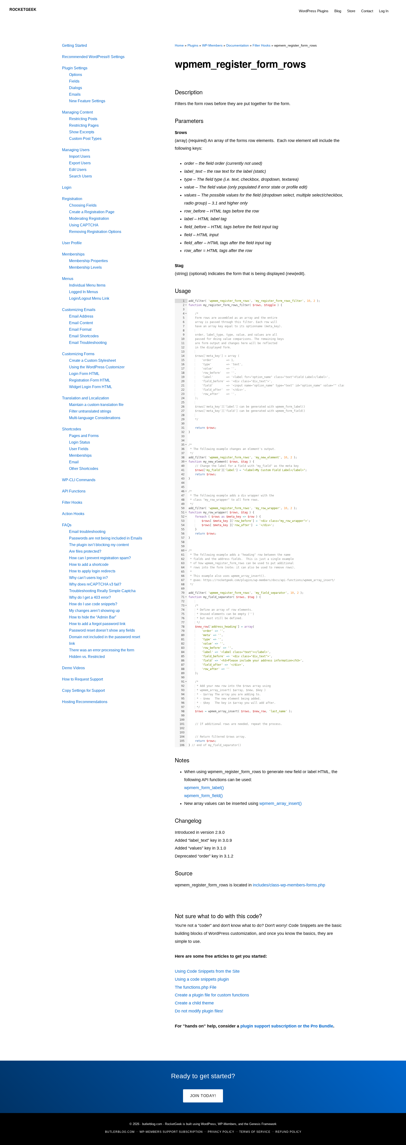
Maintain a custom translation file (96, 405)
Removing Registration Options (95, 232)
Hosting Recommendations (84, 702)
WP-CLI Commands (78, 480)
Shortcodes (71, 429)
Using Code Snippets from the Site (207, 971)
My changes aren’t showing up (94, 611)
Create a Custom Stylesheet (92, 360)
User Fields (78, 449)
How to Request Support (82, 679)
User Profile (72, 243)
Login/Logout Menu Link (89, 298)
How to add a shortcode (89, 565)
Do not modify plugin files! (199, 1011)
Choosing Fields (83, 205)
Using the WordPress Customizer (97, 367)
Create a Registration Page (91, 212)
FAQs (66, 525)
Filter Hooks (72, 502)
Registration (72, 199)
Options (75, 75)
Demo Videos (73, 668)
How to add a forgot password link (97, 624)
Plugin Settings (74, 68)
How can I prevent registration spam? (100, 558)
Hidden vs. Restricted (87, 657)
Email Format (80, 329)
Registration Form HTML (89, 380)
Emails (75, 94)
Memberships (73, 254)
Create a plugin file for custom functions (212, 995)
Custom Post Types (85, 139)
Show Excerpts (81, 132)
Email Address (81, 316)
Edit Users (77, 170)
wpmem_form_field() (203, 795)
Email (74, 462)
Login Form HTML (84, 374)
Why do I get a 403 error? (90, 597)
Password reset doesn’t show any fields (102, 630)
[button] (394, 7)
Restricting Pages (84, 125)
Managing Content (77, 112)
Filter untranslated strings (90, 411)
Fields (74, 81)
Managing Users (76, 150)
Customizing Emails (78, 310)
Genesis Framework (263, 1124)
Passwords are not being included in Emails (105, 538)
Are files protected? (85, 551)
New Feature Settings (87, 101)
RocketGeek (22, 9)
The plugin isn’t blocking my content (99, 545)
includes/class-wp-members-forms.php (289, 885)
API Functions (74, 491)
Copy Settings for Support (83, 691)
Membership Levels (85, 267)
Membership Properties (88, 261)
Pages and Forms (84, 436)
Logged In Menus (83, 292)
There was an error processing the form (101, 650)
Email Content (81, 323)
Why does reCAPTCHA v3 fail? (95, 584)
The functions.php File (195, 987)
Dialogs (75, 88)
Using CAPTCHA (83, 225)
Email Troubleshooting (88, 343)
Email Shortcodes (84, 336)
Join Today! (203, 1096)
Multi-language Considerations (94, 418)
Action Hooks (73, 514)
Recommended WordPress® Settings (93, 57)
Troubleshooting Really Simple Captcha (102, 591)
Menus (67, 279)
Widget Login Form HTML (90, 387)
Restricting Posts (83, 119)
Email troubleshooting (87, 532)
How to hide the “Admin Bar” (92, 617)
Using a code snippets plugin (202, 979)
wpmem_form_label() (204, 787)
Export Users (80, 163)
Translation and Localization (85, 398)
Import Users (79, 156)
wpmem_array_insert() (280, 803)
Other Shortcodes (83, 469)
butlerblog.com (152, 1124)
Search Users (80, 176)
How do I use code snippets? (93, 604)
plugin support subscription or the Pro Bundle (286, 1026)
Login (66, 187)
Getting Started (74, 45)
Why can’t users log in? (88, 578)
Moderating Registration (89, 218)
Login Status (79, 442)
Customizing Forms (78, 354)
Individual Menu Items (87, 285)
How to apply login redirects (92, 571)
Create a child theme (194, 1003)
